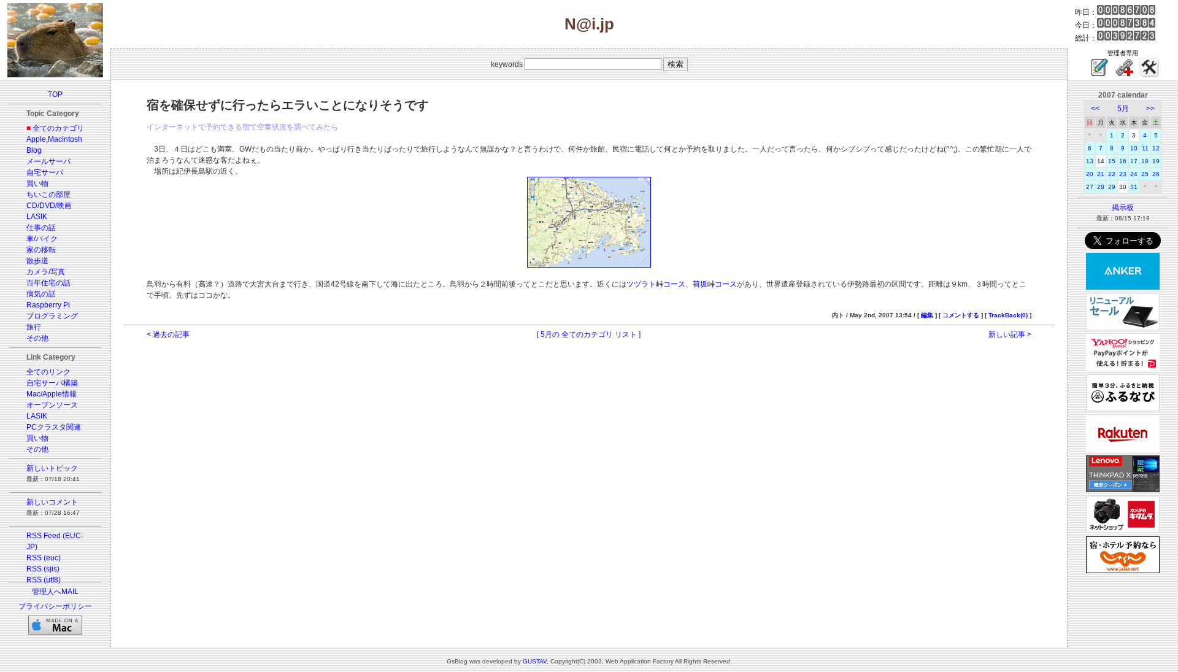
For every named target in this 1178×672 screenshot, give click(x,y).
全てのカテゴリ (58, 128)
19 (1156, 161)
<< (1095, 108)
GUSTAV (535, 661)
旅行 (33, 327)
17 (1134, 161)
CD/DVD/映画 (49, 205)
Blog (34, 150)
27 (1089, 186)
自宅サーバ (44, 172)
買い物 (37, 183)
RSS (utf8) (43, 580)
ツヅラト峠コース (655, 284)
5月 (1123, 108)
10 (1134, 148)
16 (1122, 161)
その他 (37, 338)
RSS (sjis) (43, 569)
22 (1111, 174)
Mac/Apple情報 (51, 394)
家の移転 (41, 249)
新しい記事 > (1009, 334)
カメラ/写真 (45, 272)
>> (1150, 108)
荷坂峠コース (715, 284)
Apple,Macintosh (54, 139)
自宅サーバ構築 (52, 383)
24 (1134, 174)
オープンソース (52, 405)
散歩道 (37, 261)
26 (1156, 174)
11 (1145, 148)
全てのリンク (48, 372)
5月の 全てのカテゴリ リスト (589, 334)
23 (1122, 174)
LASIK (36, 216)
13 (1089, 161)
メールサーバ (48, 161)
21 (1100, 174)
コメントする (960, 315)
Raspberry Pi (48, 305)
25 (1145, 174)
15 (1111, 161)
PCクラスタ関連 (53, 427)
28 (1100, 186)
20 (1089, 174)
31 (1134, 186)
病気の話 (41, 294)
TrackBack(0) (1008, 315)
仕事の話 (41, 227)
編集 (927, 315)
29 (1111, 186)
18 (1145, 161)
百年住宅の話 (48, 283)
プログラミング (52, 316)
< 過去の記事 (168, 334)
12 (1156, 148)
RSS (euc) (43, 558)
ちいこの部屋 (48, 194)
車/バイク (42, 238)
